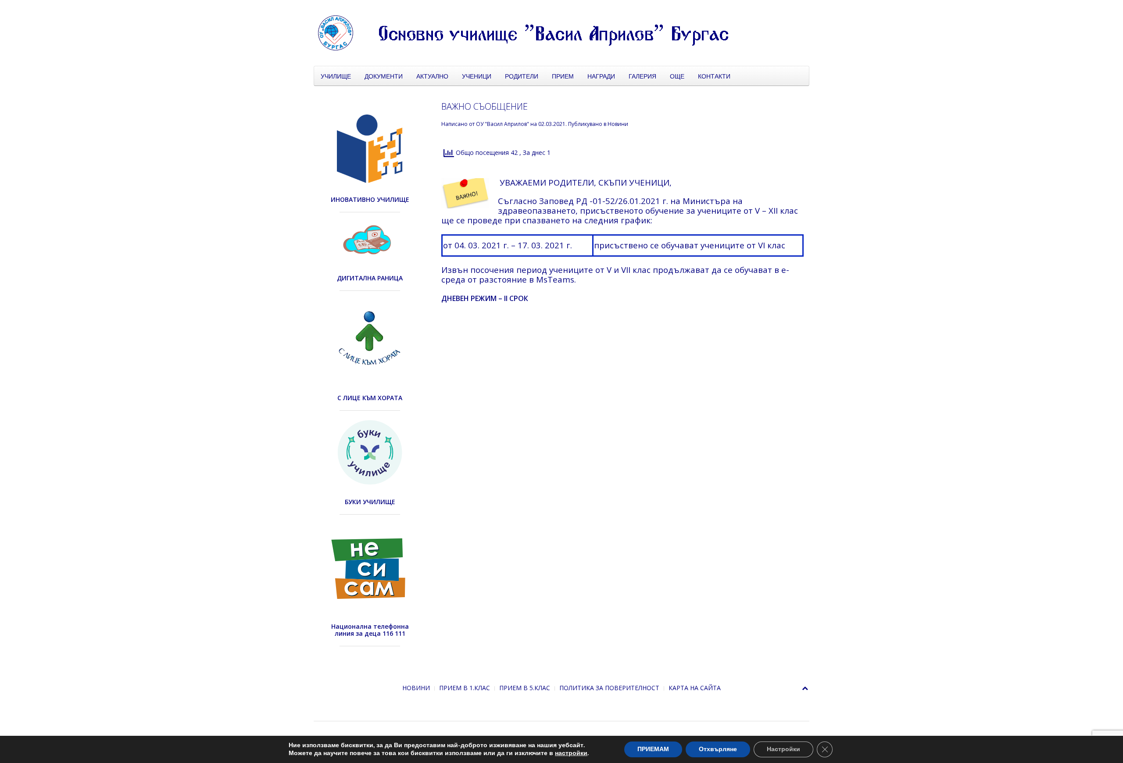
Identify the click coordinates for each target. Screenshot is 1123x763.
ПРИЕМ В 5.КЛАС (524, 688)
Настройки (783, 749)
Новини (618, 124)
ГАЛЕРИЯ (642, 76)
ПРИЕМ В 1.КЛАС (464, 688)
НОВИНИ (416, 688)
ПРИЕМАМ (653, 749)
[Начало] (533, 32)
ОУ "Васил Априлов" (502, 124)
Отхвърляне (718, 749)
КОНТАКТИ (714, 76)
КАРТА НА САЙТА (695, 688)
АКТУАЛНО (432, 76)
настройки (571, 753)
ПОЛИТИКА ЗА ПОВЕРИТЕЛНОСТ (609, 688)
